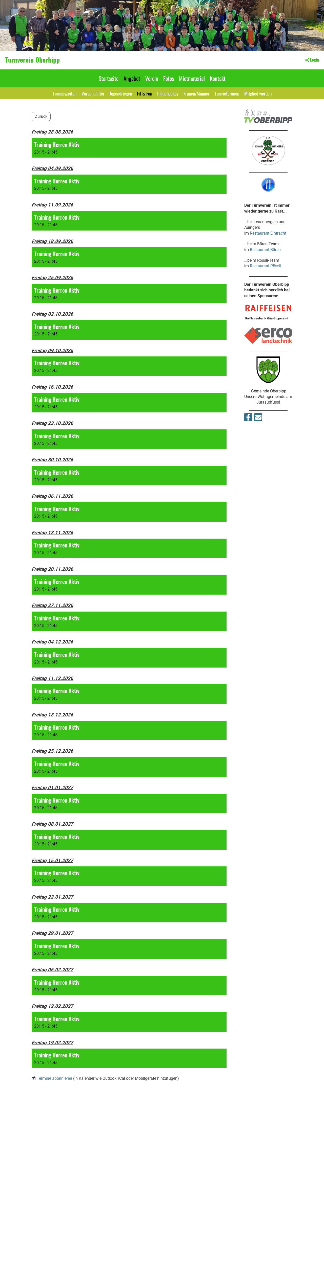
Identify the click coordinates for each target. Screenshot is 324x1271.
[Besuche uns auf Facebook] (248, 418)
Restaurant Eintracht (268, 233)
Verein (151, 78)
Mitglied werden (258, 93)
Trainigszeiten (64, 93)
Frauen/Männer (197, 93)
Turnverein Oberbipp (32, 59)
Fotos (168, 78)
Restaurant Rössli (265, 265)
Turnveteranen (227, 93)
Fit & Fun (144, 93)
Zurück (41, 116)
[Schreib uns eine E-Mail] (258, 418)
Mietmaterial (192, 78)
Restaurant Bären (265, 249)
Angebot (132, 78)
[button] (129, 148)
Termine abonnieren (54, 1078)
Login (314, 60)
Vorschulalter (93, 93)
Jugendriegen (121, 93)
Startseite (108, 78)
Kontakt (218, 78)
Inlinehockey (167, 93)
